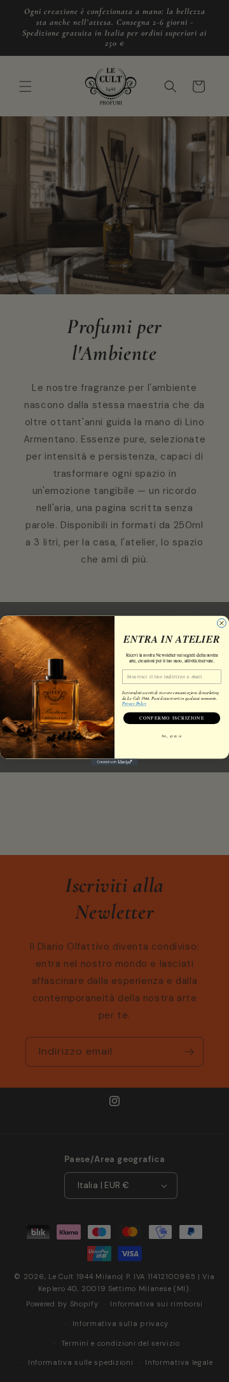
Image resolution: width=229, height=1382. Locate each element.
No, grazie (172, 736)
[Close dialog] (222, 623)
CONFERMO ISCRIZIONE (172, 718)
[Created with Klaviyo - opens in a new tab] (114, 762)
